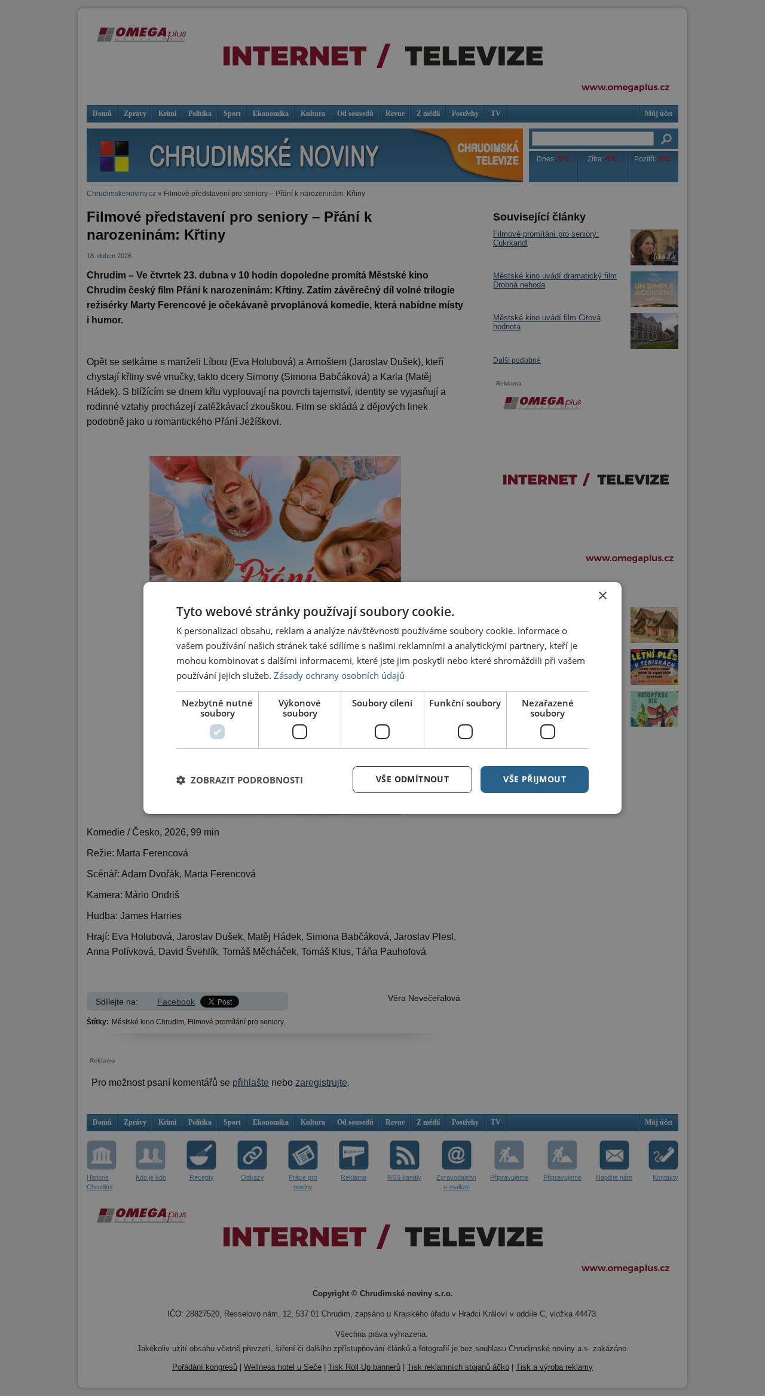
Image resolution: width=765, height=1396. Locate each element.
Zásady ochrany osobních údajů (339, 675)
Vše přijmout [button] (534, 779)
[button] (239, 779)
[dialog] (382, 698)
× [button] (602, 596)
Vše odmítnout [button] (412, 779)
